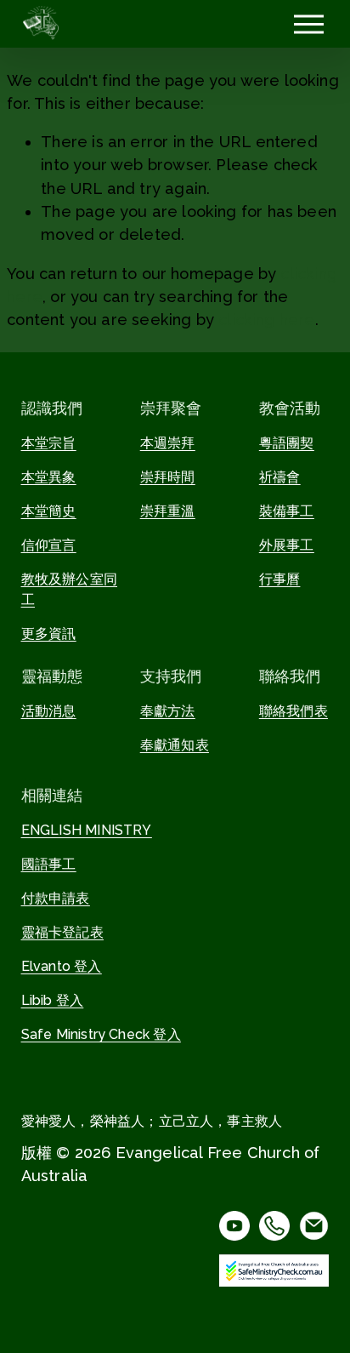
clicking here (266, 319)
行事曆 (280, 579)
